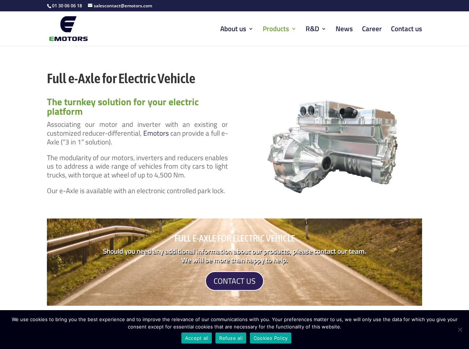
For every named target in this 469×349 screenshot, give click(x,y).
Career (372, 30)
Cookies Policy (271, 338)
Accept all (196, 338)
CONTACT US (234, 281)
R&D (312, 30)
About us (233, 30)
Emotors (156, 133)
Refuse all (231, 338)
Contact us (406, 30)
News (344, 30)
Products (276, 30)
